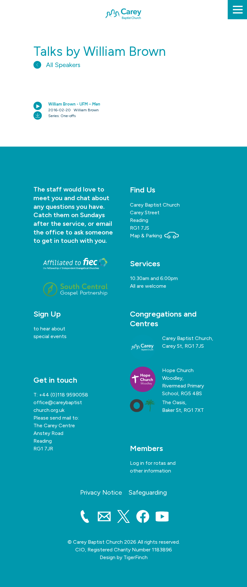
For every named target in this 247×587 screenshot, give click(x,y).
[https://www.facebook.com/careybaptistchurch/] (142, 517)
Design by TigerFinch (124, 557)
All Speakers (62, 65)
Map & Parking (146, 236)
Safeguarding (147, 492)
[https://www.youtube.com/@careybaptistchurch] (162, 517)
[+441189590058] (84, 517)
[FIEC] (75, 263)
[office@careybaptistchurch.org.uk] (104, 517)
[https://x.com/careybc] (123, 517)
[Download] (37, 115)
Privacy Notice (101, 492)
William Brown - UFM (74, 104)
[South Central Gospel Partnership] (75, 289)
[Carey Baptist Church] (123, 32)
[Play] (37, 106)
